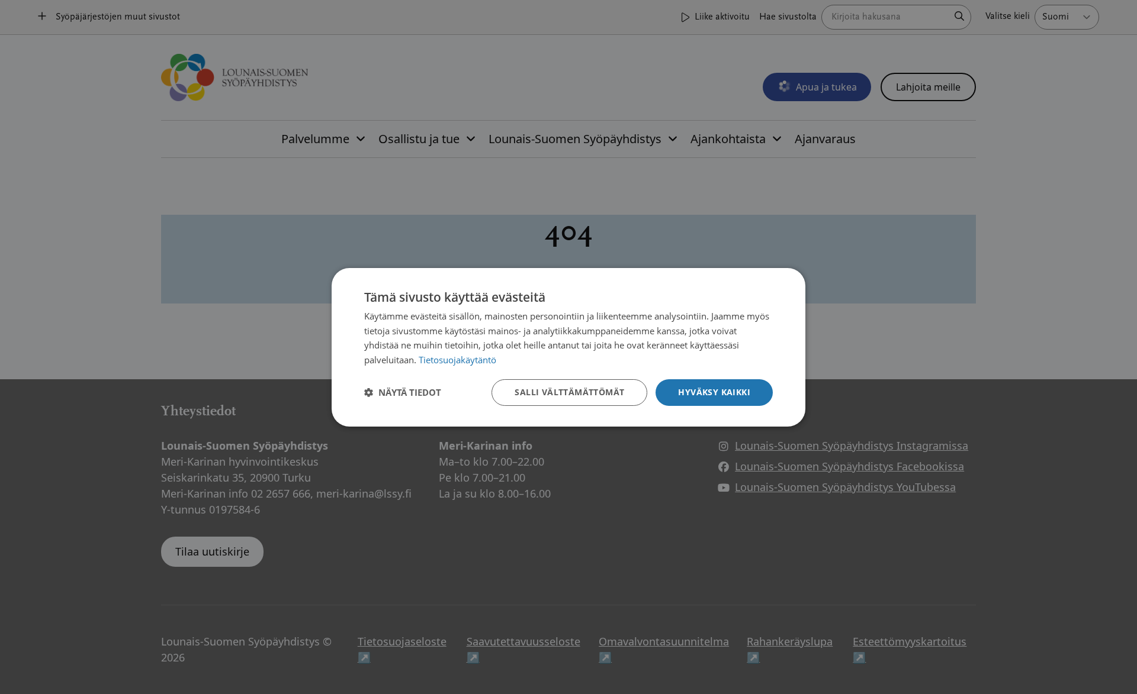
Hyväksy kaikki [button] (714, 392)
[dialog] (568, 346)
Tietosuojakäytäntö (457, 360)
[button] (402, 392)
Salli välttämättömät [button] (569, 392)
